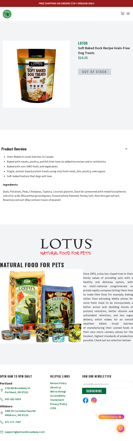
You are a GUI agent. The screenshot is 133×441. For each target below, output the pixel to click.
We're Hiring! (58, 392)
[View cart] (122, 14)
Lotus (83, 43)
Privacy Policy (58, 404)
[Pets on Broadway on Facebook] (85, 400)
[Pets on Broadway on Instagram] (93, 400)
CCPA (53, 408)
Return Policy (58, 383)
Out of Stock (94, 71)
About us (55, 387)
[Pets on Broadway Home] (59, 14)
